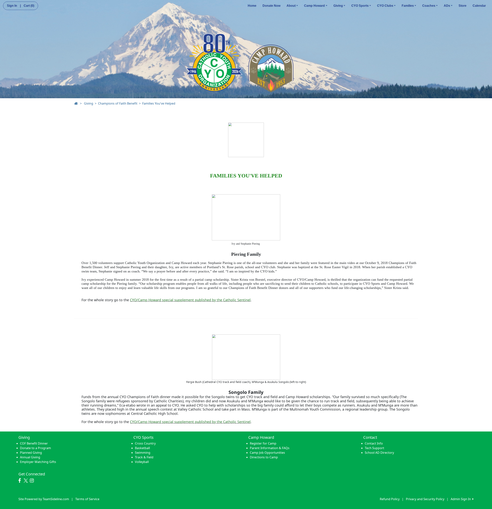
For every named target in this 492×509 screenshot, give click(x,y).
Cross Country (145, 443)
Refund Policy (390, 499)
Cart (29, 5)
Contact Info (374, 443)
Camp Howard (314, 5)
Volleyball (142, 462)
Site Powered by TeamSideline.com (43, 499)
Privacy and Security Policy (425, 499)
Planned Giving (31, 452)
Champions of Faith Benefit (117, 103)
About (291, 5)
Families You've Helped (158, 103)
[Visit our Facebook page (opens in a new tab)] (20, 480)
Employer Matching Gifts (38, 462)
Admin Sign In (461, 499)
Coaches (428, 5)
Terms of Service (87, 499)
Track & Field (144, 457)
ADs (447, 5)
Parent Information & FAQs (269, 448)
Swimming (142, 452)
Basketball (142, 448)
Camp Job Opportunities (267, 452)
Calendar (479, 5)
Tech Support (374, 448)
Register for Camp (263, 443)
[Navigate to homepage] (76, 103)
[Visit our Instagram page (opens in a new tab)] (33, 480)
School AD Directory (379, 452)
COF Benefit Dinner (34, 443)
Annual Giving (30, 457)
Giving (338, 5)
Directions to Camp (264, 457)
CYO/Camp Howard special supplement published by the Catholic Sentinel (190, 300)
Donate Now (271, 5)
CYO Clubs (385, 5)
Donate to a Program (35, 448)
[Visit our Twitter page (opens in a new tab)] (26, 480)
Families (408, 5)
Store (462, 5)
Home (252, 5)
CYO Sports (360, 5)
